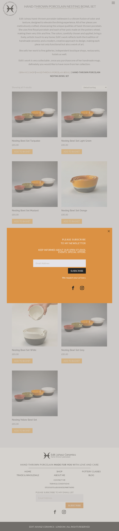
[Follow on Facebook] (73, 288)
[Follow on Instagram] (82, 288)
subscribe (77, 270)
